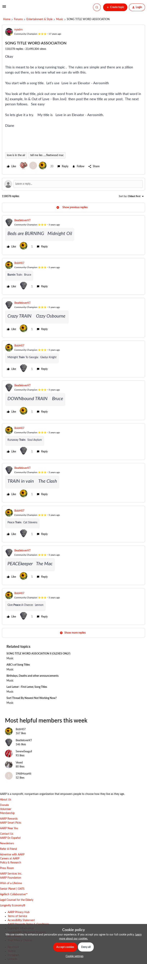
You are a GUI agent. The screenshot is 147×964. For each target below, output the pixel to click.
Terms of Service (17, 916)
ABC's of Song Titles (18, 664)
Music (59, 19)
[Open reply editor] (73, 184)
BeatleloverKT (22, 220)
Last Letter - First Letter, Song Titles (27, 687)
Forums (18, 19)
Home (6, 19)
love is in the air (16, 155)
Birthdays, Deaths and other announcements (33, 676)
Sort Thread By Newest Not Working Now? (32, 698)
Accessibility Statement (21, 920)
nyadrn (18, 29)
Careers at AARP (9, 858)
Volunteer (5, 809)
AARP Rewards (9, 818)
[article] (73, 235)
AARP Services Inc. (11, 873)
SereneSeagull (24, 751)
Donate (4, 805)
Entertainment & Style (39, 19)
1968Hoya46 (23, 773)
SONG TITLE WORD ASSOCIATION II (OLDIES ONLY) (38, 653)
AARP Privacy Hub (18, 912)
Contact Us (6, 834)
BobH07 (19, 263)
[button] (4, 8)
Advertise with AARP (12, 854)
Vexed (19, 762)
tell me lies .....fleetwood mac (47, 155)
